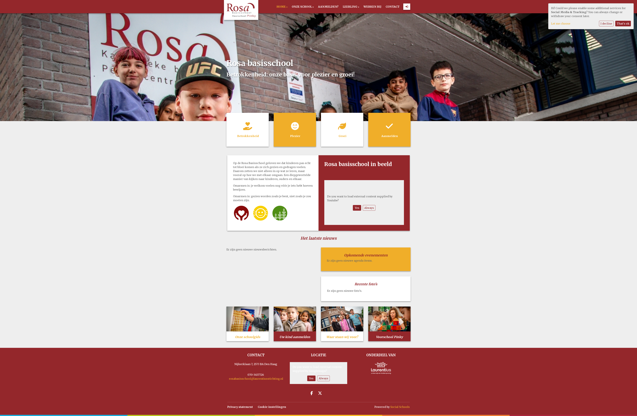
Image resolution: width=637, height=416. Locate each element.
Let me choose (560, 23)
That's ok (623, 23)
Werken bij (372, 6)
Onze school (302, 6)
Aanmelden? (328, 6)
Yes (357, 207)
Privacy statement (240, 407)
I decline (606, 23)
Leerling (350, 6)
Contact (392, 6)
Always (369, 207)
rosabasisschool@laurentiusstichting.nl (256, 378)
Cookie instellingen (272, 407)
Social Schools (400, 407)
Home (281, 6)
